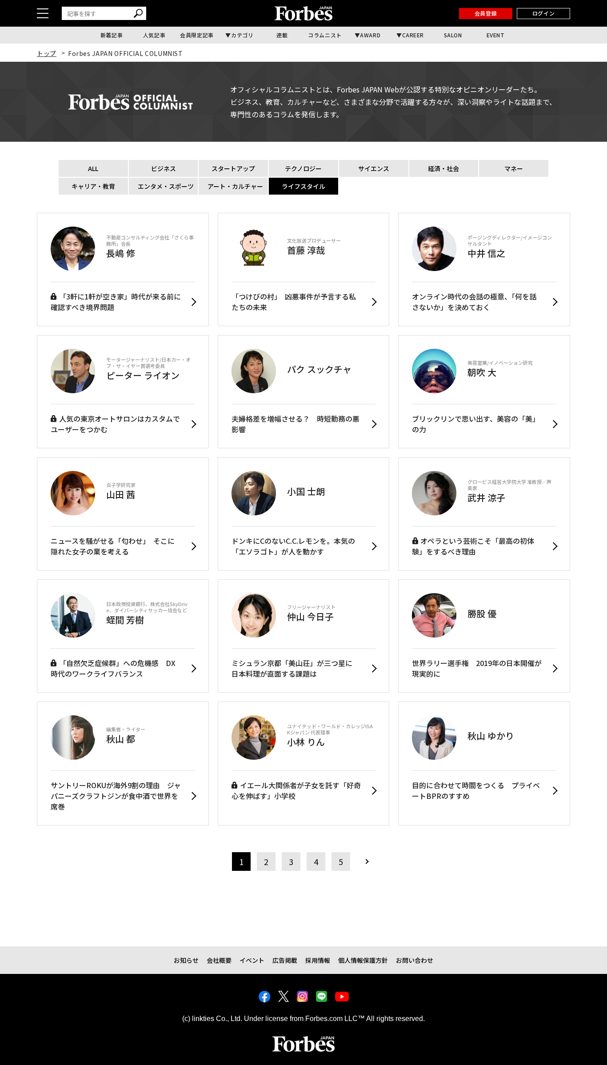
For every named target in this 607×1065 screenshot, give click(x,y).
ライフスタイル (303, 186)
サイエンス (373, 168)
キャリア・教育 (93, 186)
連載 (282, 35)
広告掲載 (284, 960)
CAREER (413, 35)
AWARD (370, 35)
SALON (453, 35)
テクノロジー (303, 168)
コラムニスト (325, 35)
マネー (513, 168)
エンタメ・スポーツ (166, 186)
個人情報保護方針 (363, 960)
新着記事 (111, 35)
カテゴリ (242, 35)
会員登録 (486, 13)
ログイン (543, 13)
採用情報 (317, 960)
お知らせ (186, 960)
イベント (252, 960)
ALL (93, 168)
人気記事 (154, 35)
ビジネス (163, 168)
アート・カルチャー (235, 186)
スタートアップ (233, 168)
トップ (46, 53)
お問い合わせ (414, 960)
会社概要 (219, 960)
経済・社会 (443, 168)
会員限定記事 (197, 35)
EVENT (496, 35)
